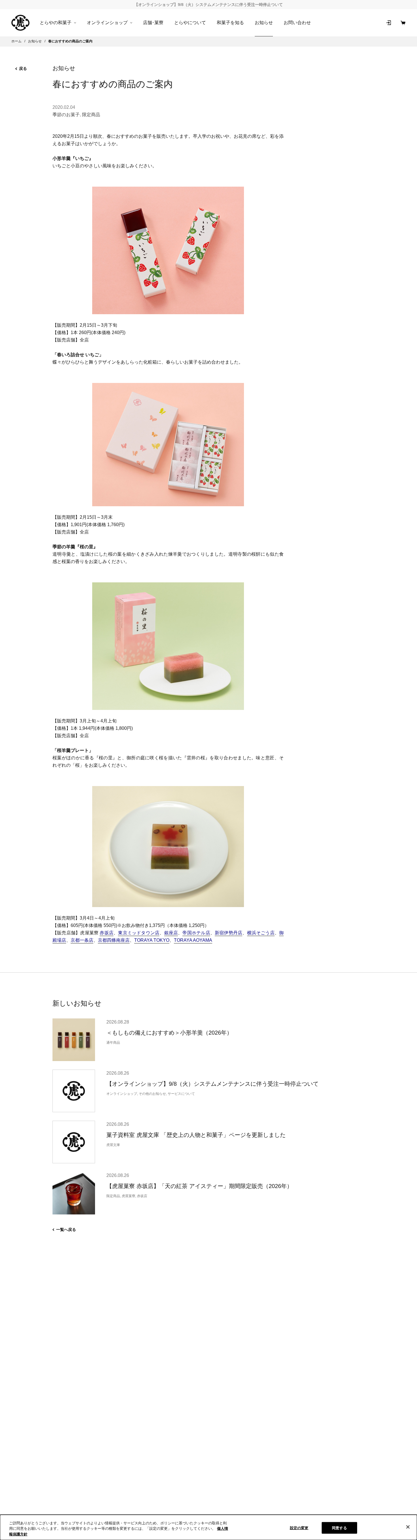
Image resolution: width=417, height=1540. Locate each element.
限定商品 (91, 114)
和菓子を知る (230, 22)
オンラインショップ (107, 22)
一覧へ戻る (66, 1229)
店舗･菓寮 (153, 22)
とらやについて (190, 22)
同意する (339, 1528)
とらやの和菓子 (55, 22)
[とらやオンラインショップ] (20, 23)
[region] (208, 1527)
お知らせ (264, 22)
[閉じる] (408, 1527)
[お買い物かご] (403, 23)
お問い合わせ (297, 22)
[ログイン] (388, 23)
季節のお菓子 (66, 114)
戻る (23, 68)
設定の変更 (299, 1528)
